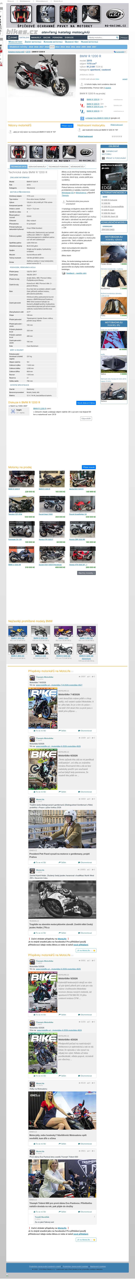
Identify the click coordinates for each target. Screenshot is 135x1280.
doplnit (108, 88)
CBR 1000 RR (77, 539)
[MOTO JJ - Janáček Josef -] (52, 479)
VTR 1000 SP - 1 (78, 565)
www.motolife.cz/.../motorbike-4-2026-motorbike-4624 (59, 1030)
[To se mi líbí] (88, 677)
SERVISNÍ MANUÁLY (37, 167)
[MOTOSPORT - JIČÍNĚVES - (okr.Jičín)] (82, 529)
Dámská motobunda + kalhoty (112, 269)
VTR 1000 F (46, 539)
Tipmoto (65, 195)
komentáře (120, 52)
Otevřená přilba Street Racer (111, 244)
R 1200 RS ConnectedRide (113, 206)
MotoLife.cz (58, 1)
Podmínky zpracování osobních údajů (45, 1266)
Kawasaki (107, 226)
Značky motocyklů (33, 41)
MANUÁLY (36, 37)
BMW (105, 197)
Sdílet (63, 731)
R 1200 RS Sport (108, 213)
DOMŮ (14, 37)
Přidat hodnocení (117, 125)
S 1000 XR (14, 565)
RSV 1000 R (76, 489)
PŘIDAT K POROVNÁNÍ (116, 158)
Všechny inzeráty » (86, 573)
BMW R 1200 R (93, 99)
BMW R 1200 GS (41, 638)
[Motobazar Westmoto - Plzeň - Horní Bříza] (52, 554)
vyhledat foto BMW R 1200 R (97, 118)
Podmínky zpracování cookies (75, 1266)
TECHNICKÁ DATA (18, 167)
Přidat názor (67, 126)
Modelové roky (15, 41)
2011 (73, 47)
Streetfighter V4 (78, 514)
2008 (89, 47)
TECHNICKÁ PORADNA (59, 167)
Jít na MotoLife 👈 (86, 950)
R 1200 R (14, 489)
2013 (63, 47)
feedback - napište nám (76, 273)
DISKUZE (69, 37)
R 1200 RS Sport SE (110, 216)
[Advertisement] (52, 444)
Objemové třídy (72, 41)
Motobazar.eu (25, 1)
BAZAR (47, 37)
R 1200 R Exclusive (109, 200)
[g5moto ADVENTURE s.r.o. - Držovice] (21, 554)
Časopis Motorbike (44, 677)
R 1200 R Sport (108, 210)
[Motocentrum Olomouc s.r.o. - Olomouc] (21, 479)
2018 (36, 47)
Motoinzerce (81, 193)
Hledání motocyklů (89, 41)
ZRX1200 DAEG (108, 229)
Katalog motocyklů (16, 52)
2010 (78, 47)
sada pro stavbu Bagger (109, 330)
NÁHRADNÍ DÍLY (78, 167)
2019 (31, 47)
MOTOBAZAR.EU (114, 238)
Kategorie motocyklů (53, 41)
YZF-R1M (15, 514)
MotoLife (40, 799)
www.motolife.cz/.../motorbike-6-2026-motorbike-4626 (58, 746)
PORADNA (58, 37)
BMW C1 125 (40, 656)
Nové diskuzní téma (86, 403)
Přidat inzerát (89, 467)
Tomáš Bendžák (42, 1217)
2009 (83, 47)
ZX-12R (15, 539)
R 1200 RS (106, 203)
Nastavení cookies (98, 1266)
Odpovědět (86, 418)
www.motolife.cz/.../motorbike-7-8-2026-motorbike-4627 (59, 685)
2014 (57, 47)
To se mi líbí (40, 731)
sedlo (103, 354)
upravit (124, 79)
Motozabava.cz (42, 1)
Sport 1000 (46, 514)
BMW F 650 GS (17, 638)
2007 (94, 47)
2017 (41, 47)
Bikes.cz (11, 1)
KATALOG (24, 37)
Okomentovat (86, 731)
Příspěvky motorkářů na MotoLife (50, 671)
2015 (28, 52)
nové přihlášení (80, 944)
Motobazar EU (68, 193)
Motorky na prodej (20, 467)
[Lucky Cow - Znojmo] (82, 479)
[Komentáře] (92, 677)
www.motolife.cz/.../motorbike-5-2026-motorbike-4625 (58, 969)
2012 (68, 47)
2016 (47, 47)
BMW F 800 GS (17, 656)
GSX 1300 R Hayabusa (50, 565)
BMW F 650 (63, 638)
